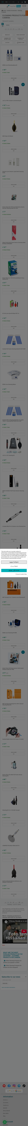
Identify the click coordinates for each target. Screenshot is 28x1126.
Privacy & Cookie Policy (21, 574)
